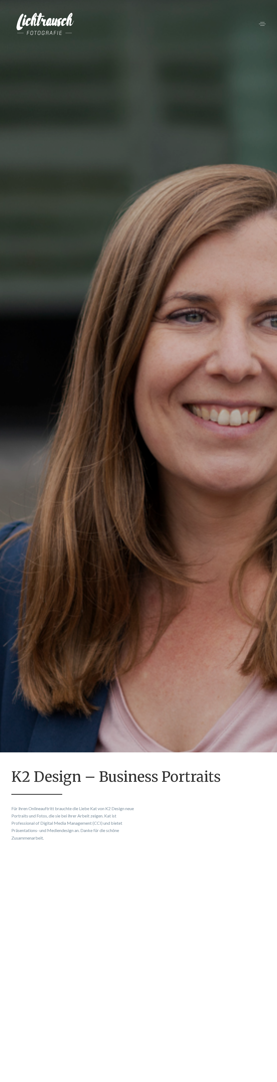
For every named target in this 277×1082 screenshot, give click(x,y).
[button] (262, 24)
